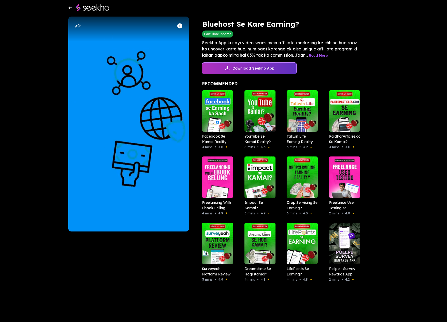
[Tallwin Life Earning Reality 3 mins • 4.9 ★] (301, 111)
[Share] (77, 26)
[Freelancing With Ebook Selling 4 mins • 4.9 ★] (216, 177)
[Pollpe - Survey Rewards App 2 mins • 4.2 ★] (343, 243)
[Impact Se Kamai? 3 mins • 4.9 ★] (258, 177)
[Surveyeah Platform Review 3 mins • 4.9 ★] (216, 243)
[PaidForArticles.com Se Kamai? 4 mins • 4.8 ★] (343, 111)
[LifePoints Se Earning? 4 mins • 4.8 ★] (301, 243)
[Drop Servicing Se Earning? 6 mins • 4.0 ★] (301, 177)
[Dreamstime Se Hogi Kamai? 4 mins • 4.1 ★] (258, 243)
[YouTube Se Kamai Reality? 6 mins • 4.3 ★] (258, 111)
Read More (318, 55)
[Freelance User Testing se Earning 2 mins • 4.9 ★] (343, 177)
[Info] (180, 26)
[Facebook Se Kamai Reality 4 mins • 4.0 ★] (216, 111)
